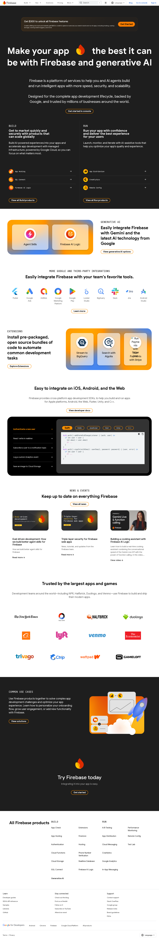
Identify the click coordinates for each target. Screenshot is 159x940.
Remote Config (134, 836)
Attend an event (61, 912)
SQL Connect (57, 869)
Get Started (126, 24)
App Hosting (56, 836)
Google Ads (29, 299)
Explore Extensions (19, 366)
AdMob (44, 298)
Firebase (53, 926)
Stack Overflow (112, 901)
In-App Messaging (110, 869)
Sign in (153, 3)
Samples (6, 905)
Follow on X (59, 905)
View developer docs (79, 410)
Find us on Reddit (61, 901)
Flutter (15, 298)
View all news (79, 504)
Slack (115, 298)
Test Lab (131, 844)
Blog (130, 3)
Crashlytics (107, 853)
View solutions (18, 721)
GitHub (5, 912)
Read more (17, 557)
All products (87, 926)
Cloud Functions (58, 853)
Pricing (60, 3)
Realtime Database (87, 861)
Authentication (57, 844)
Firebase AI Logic (86, 869)
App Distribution (109, 836)
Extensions (83, 828)
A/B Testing (107, 828)
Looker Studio (87, 299)
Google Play (72, 299)
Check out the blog (62, 897)
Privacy (12, 935)
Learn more (79, 311)
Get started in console (79, 111)
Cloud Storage (57, 861)
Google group (112, 905)
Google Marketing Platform (58, 301)
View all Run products (97, 200)
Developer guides (9, 897)
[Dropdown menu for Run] (41, 3)
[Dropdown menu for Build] (30, 3)
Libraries (6, 909)
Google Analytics (109, 861)
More (69, 3)
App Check (56, 828)
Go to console (141, 3)
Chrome (43, 926)
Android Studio (143, 299)
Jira (129, 298)
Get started (80, 792)
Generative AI (57, 878)
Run (37, 3)
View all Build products (22, 200)
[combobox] (90, 3)
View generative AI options (117, 251)
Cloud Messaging (109, 844)
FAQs (109, 916)
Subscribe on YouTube (63, 909)
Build (26, 3)
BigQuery (101, 298)
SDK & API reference (10, 901)
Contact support (113, 897)
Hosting (82, 844)
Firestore (82, 836)
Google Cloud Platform (69, 926)
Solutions (49, 3)
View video (115, 560)
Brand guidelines (113, 912)
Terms (5, 935)
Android (32, 926)
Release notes (112, 909)
